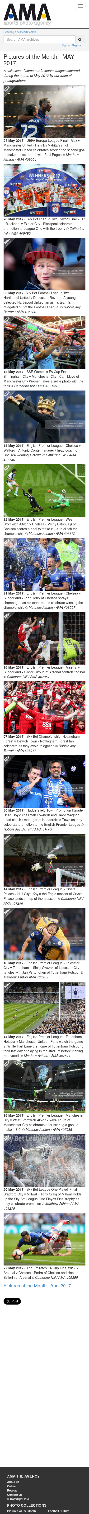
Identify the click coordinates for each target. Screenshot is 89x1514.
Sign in (65, 45)
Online (11, 1486)
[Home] (27, 6)
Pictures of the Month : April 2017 (37, 1285)
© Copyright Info (18, 1499)
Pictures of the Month (21, 1511)
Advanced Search (25, 32)
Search (8, 32)
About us (13, 1482)
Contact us (14, 1494)
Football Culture (59, 1511)
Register (77, 45)
